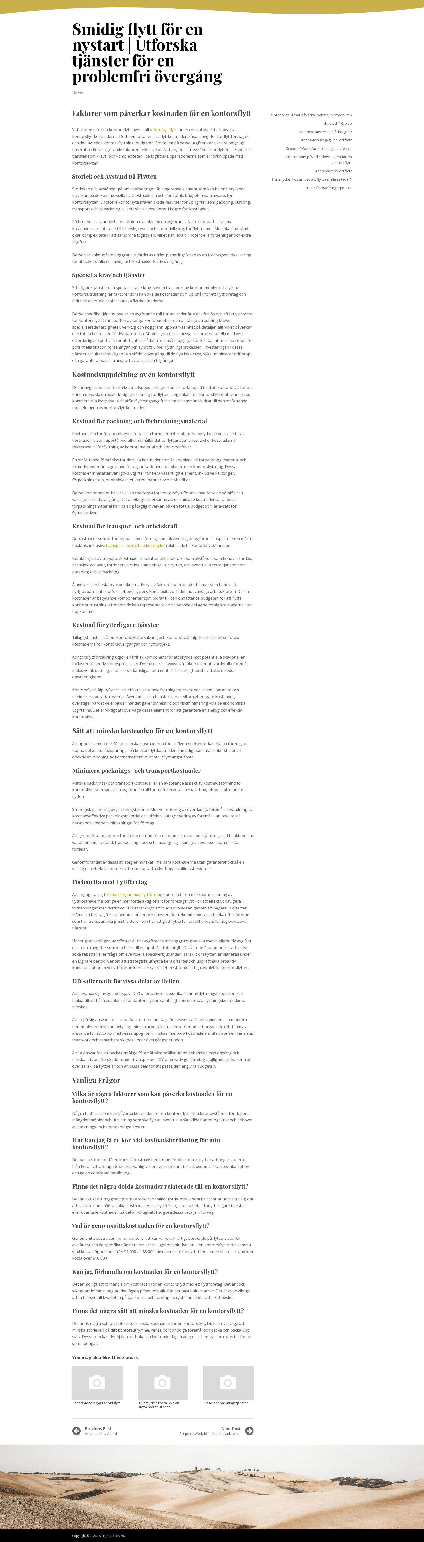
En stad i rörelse (338, 123)
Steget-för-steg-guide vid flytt (326, 140)
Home (77, 93)
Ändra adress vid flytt (333, 170)
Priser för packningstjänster (328, 187)
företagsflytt (165, 129)
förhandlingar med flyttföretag (134, 894)
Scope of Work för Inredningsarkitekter (319, 148)
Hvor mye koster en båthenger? (324, 131)
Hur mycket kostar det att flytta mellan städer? (312, 179)
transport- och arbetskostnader (135, 545)
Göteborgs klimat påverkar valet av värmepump (311, 114)
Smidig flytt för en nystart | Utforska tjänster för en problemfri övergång (147, 52)
